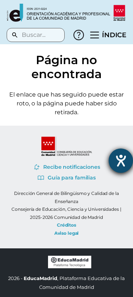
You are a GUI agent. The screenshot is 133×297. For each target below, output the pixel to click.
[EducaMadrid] (69, 266)
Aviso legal (66, 233)
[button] (108, 35)
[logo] (58, 13)
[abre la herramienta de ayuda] (121, 160)
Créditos (66, 225)
